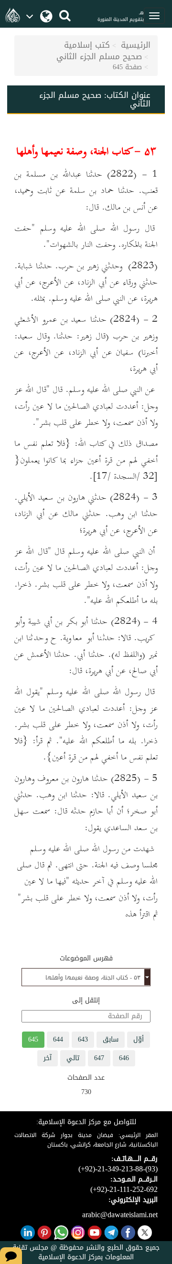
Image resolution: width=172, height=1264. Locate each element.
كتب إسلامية (87, 45)
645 (33, 1039)
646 (124, 1058)
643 (83, 1039)
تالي (72, 1058)
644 (58, 1039)
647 (99, 1058)
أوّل (138, 1039)
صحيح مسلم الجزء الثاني (99, 56)
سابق (110, 1039)
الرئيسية (135, 45)
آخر (47, 1058)
